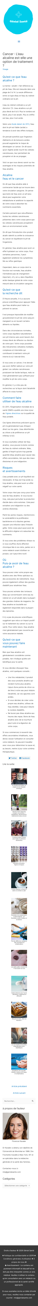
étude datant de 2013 (20, 124)
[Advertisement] (19, 1217)
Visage (5, 69)
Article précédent (19, 1086)
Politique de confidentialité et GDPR (19, 1255)
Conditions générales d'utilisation (17, 1259)
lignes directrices (13, 413)
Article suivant (19, 1093)
